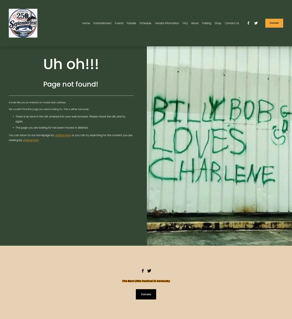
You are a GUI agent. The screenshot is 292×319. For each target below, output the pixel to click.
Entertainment (103, 23)
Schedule (145, 23)
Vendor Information (167, 23)
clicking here (62, 135)
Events (119, 23)
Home (86, 23)
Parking (206, 23)
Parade (131, 23)
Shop (218, 23)
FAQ (185, 23)
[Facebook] (248, 23)
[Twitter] (256, 23)
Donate (274, 23)
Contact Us (232, 23)
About (195, 23)
